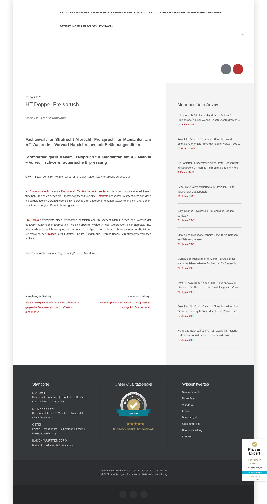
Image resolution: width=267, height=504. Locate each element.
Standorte (195, 12)
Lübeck (44, 401)
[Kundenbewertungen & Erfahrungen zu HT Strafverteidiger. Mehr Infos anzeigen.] (133, 417)
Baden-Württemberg (49, 440)
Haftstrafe (102, 195)
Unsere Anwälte (191, 391)
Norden (38, 392)
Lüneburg (66, 397)
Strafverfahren (172, 12)
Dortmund (38, 413)
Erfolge (186, 411)
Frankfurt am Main (42, 417)
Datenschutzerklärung (154, 474)
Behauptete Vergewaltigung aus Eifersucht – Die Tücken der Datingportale (205, 189)
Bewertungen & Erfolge (78, 26)
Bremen (80, 397)
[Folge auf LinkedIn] (144, 494)
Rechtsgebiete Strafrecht (110, 12)
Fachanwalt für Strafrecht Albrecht (83, 191)
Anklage (51, 233)
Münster (62, 413)
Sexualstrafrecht (73, 12)
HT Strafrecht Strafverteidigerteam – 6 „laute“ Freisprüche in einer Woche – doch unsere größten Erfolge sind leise (207, 118)
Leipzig (36, 428)
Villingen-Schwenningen (59, 444)
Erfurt (79, 428)
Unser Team (189, 398)
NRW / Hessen (43, 408)
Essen (50, 413)
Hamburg (37, 397)
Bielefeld (76, 413)
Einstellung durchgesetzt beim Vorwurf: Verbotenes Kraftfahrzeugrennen (207, 237)
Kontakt (105, 26)
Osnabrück (58, 401)
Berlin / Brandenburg (44, 433)
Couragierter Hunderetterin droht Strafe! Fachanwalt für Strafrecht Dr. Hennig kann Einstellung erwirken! (207, 165)
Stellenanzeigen (191, 423)
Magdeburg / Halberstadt (58, 428)
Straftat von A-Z (146, 12)
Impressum (133, 474)
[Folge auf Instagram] (123, 494)
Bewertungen (189, 417)
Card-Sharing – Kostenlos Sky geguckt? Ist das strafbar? (205, 213)
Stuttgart (37, 444)
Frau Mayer (33, 219)
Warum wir (188, 404)
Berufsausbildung (192, 430)
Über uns (212, 12)
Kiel (34, 401)
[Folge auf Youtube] (133, 494)
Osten (37, 424)
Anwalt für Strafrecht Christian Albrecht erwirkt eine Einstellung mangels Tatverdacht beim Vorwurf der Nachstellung (207, 309)
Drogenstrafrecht (39, 191)
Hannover (52, 397)
